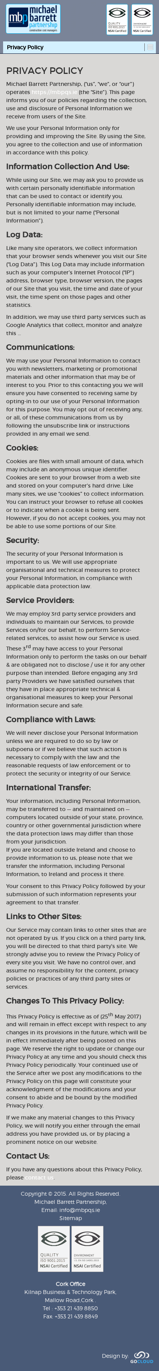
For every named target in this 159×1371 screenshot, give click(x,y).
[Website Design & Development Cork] (141, 1355)
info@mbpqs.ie (79, 1210)
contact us (39, 1177)
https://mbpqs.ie (54, 92)
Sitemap (70, 1218)
